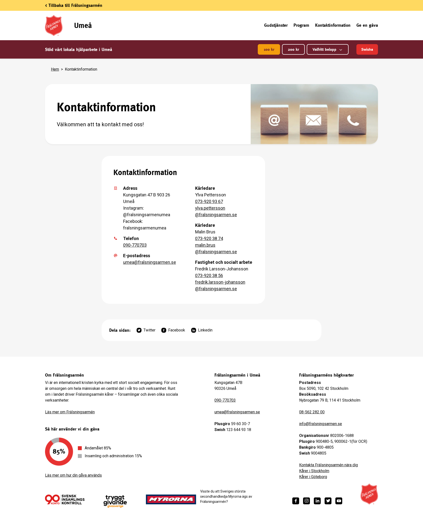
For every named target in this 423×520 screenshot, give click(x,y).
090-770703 (135, 245)
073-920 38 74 (209, 238)
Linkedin (205, 330)
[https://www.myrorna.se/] (171, 499)
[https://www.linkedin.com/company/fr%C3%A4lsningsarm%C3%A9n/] (317, 500)
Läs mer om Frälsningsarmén (70, 412)
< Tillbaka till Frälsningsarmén (73, 5)
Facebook (176, 330)
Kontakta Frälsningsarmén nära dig (328, 465)
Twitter (149, 330)
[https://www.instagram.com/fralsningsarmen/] (306, 500)
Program (301, 25)
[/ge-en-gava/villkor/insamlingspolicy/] (64, 499)
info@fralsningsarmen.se (320, 423)
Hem (55, 69)
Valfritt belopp (324, 49)
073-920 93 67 (209, 201)
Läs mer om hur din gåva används (73, 475)
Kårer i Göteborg (313, 476)
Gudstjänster (276, 25)
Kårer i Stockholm (314, 471)
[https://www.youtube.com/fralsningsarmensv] (338, 500)
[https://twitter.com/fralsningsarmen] (328, 500)
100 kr (269, 49)
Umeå (83, 25)
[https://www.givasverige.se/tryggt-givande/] (115, 501)
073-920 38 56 (209, 275)
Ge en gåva (367, 25)
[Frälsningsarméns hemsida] (369, 494)
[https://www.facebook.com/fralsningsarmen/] (295, 500)
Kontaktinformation (333, 25)
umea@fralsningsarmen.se (149, 262)
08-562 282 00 (312, 412)
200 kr (293, 49)
